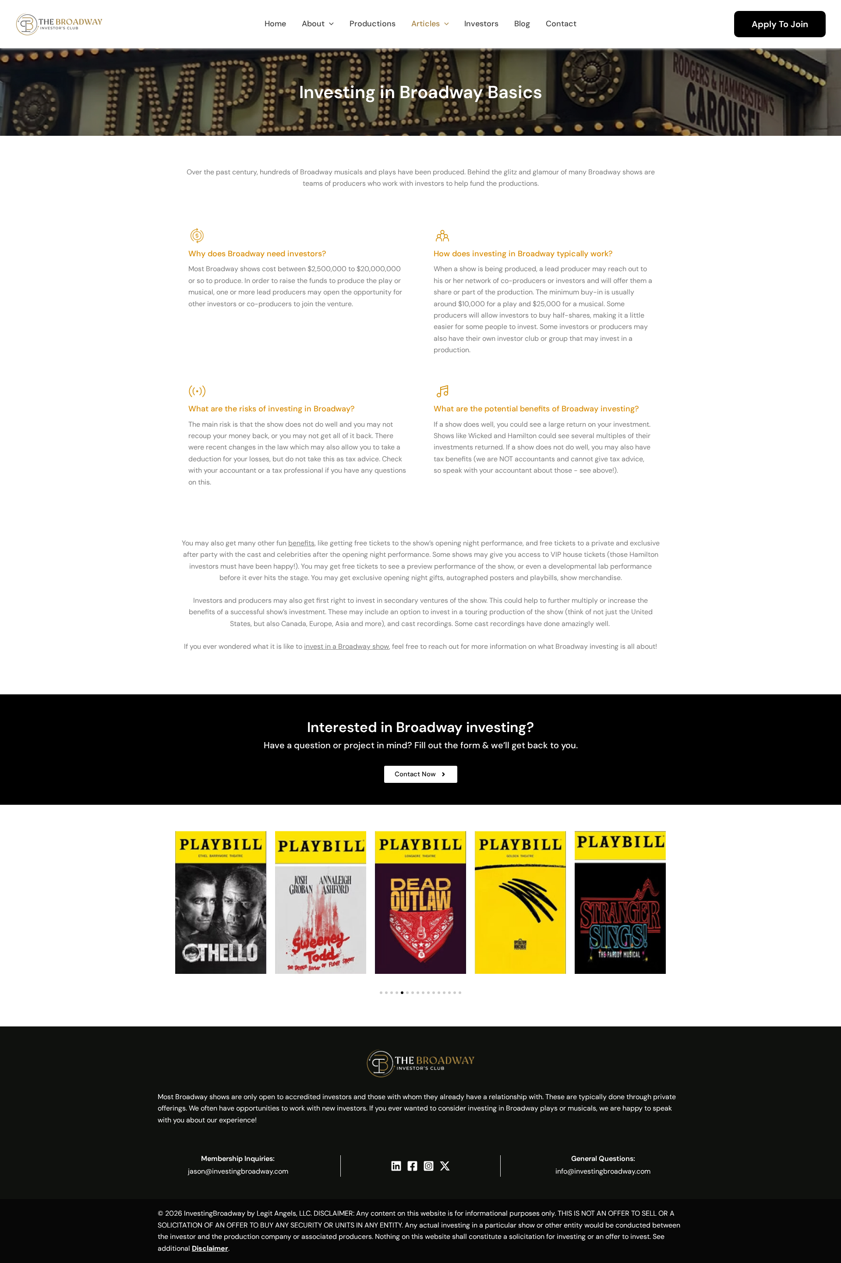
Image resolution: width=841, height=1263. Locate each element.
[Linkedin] (396, 1165)
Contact (561, 23)
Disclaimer (210, 1248)
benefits (301, 543)
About (313, 23)
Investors (481, 23)
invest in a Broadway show (346, 646)
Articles (425, 23)
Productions (373, 23)
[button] (780, 24)
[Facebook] (412, 1165)
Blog (522, 23)
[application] (329, 24)
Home (275, 23)
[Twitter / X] (444, 1165)
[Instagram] (428, 1165)
